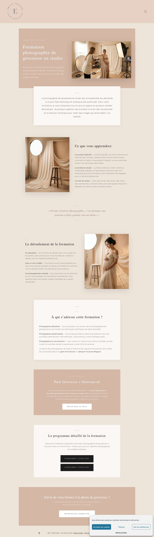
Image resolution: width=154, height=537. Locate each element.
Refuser (121, 527)
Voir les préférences (141, 527)
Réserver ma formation (77, 514)
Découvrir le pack (77, 407)
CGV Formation (88, 533)
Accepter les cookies (101, 527)
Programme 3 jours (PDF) (77, 467)
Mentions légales (121, 532)
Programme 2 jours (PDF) (77, 458)
